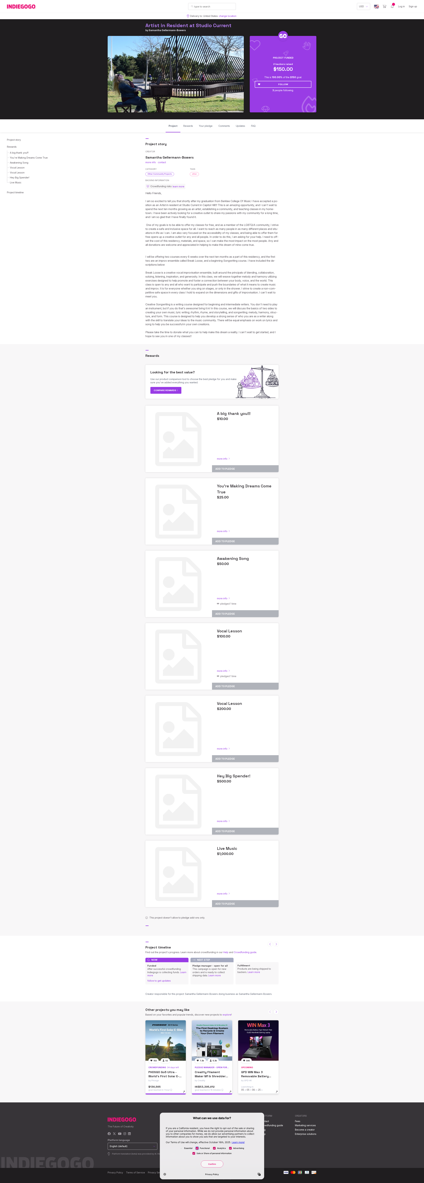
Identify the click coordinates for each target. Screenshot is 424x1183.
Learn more (214, 975)
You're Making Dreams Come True (29, 157)
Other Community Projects (160, 174)
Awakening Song (19, 162)
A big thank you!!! (19, 152)
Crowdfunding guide (245, 952)
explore (227, 1014)
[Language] (376, 6)
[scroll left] (270, 944)
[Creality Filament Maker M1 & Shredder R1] (212, 1040)
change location (227, 16)
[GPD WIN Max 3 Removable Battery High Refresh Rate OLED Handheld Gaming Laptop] (258, 1040)
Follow (283, 84)
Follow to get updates (159, 980)
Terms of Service (135, 1172)
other (194, 174)
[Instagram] (124, 1134)
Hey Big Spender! (19, 177)
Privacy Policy (115, 1172)
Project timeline (15, 192)
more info (150, 162)
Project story (14, 139)
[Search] (192, 6)
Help (225, 952)
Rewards (12, 146)
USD (361, 6)
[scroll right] (276, 944)
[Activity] (392, 6)
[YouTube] (119, 1134)
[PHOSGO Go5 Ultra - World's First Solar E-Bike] (165, 1040)
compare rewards (165, 390)
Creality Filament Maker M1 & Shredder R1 (210, 1076)
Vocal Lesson (17, 167)
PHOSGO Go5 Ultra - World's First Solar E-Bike (163, 1076)
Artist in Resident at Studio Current (188, 25)
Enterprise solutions (305, 1134)
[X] (114, 1134)
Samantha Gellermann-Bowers (167, 30)
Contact (265, 1121)
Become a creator (305, 1129)
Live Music (15, 182)
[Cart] (384, 6)
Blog (263, 1129)
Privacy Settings (156, 1172)
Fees (297, 1121)
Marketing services (305, 1125)
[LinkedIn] (129, 1134)
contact (162, 162)
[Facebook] (109, 1134)
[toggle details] (185, 1093)
